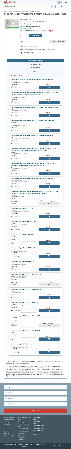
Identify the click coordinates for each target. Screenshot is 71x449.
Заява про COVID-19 (24, 428)
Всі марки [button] (8, 387)
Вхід (19, 419)
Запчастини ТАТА (38, 430)
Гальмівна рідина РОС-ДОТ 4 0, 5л (22, 208)
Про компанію (7, 431)
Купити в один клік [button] (58, 41)
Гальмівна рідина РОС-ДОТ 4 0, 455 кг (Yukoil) (26, 274)
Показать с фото (17, 75)
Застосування (35, 67)
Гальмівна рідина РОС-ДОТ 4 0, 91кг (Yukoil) (25, 330)
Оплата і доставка (9, 435)
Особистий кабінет (23, 424)
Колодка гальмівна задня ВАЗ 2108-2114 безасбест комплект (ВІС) (33, 178)
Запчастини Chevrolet (39, 428)
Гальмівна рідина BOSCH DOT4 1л (22, 234)
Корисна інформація (24, 417)
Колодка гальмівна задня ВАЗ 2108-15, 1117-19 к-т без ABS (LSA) (32, 135)
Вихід (20, 426)
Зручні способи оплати (30, 46)
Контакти (6, 433)
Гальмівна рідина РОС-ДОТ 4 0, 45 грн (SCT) (25, 302)
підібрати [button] (35, 410)
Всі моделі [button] (9, 392)
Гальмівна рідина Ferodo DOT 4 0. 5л (23, 248)
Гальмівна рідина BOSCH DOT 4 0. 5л (23, 221)
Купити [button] (35, 35)
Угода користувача (9, 422)
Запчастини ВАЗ (23, 431)
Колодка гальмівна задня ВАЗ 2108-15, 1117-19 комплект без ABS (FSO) (34, 107)
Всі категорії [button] (9, 398)
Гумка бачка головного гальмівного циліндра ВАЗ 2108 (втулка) (32, 79)
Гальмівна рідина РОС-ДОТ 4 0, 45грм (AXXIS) (26, 289)
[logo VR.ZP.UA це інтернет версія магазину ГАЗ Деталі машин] (10, 2)
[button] (65, 2)
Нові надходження (9, 419)
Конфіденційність (8, 424)
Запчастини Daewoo (38, 425)
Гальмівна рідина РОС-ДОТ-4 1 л (22, 344)
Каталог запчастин (9, 417)
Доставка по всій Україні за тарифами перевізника (39, 49)
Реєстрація (21, 422)
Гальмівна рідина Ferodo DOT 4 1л (22, 261)
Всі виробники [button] (10, 403)
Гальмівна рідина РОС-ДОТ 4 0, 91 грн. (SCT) (25, 316)
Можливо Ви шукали (35, 64)
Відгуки (35, 71)
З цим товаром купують (35, 60)
